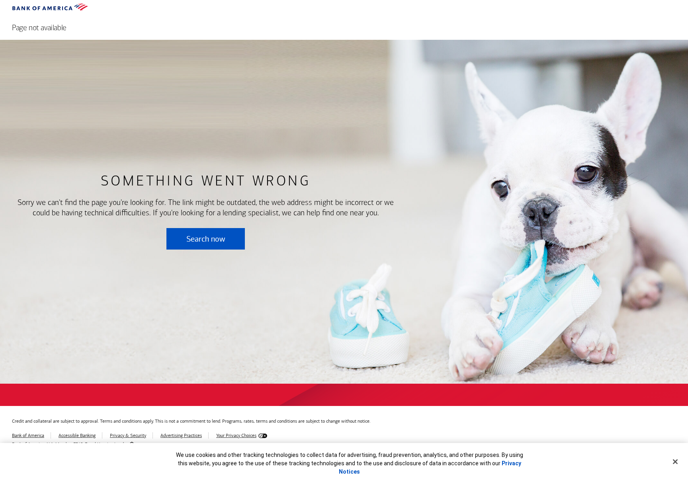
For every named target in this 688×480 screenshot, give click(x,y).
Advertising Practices (181, 435)
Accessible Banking (77, 435)
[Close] (675, 461)
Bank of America (28, 435)
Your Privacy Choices (236, 435)
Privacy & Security (128, 435)
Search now (205, 239)
